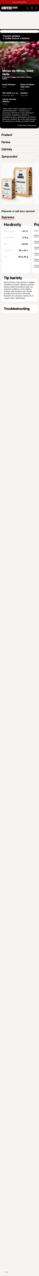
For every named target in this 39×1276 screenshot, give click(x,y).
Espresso (8, 217)
